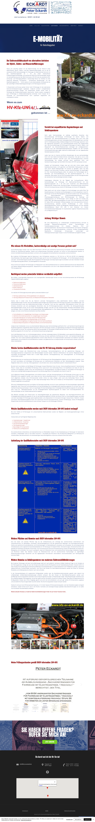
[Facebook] (47, 772)
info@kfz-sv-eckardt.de (26, 764)
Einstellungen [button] (69, 819)
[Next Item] (81, 621)
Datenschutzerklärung (26, 820)
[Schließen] (93, 819)
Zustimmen (87, 819)
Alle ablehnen (78, 819)
